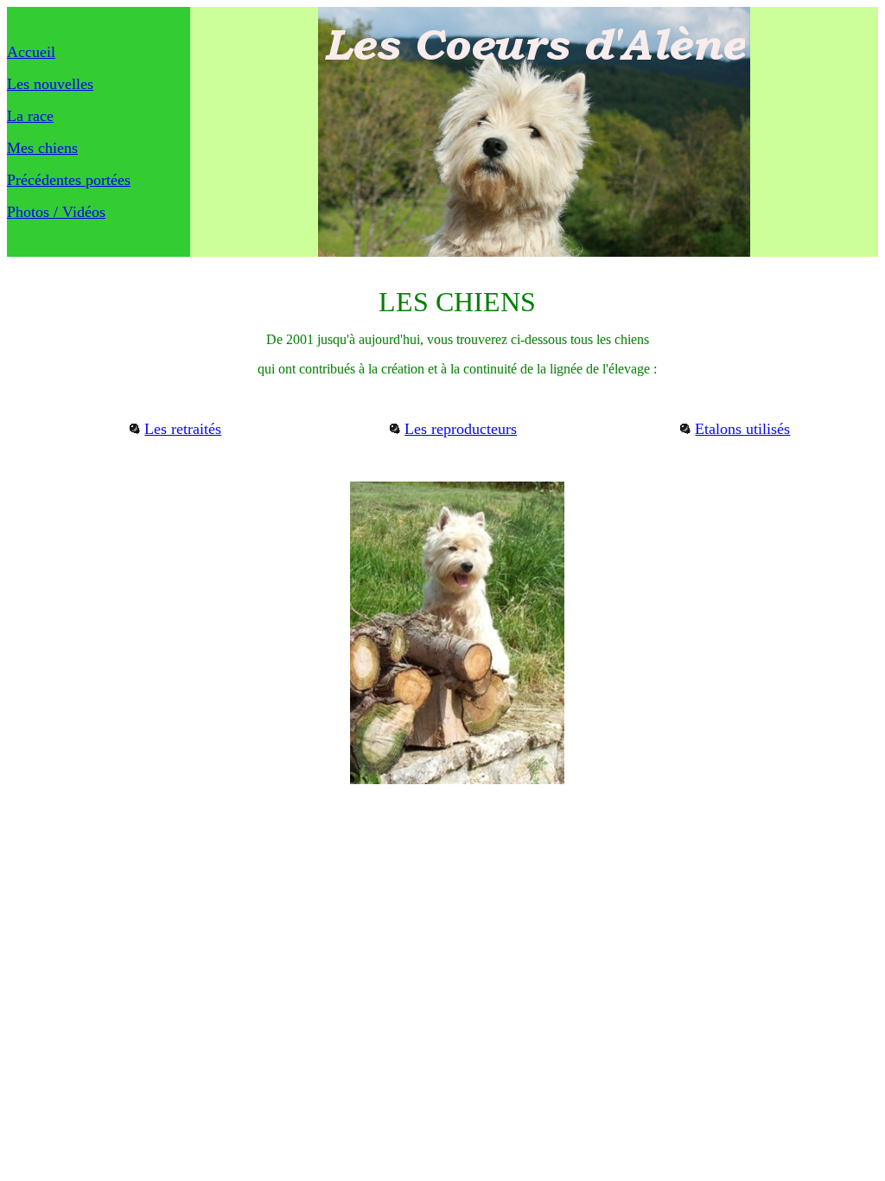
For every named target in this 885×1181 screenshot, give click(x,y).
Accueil (31, 52)
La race (30, 115)
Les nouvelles (50, 84)
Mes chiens (42, 147)
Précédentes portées (69, 179)
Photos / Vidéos (56, 211)
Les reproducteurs (460, 428)
